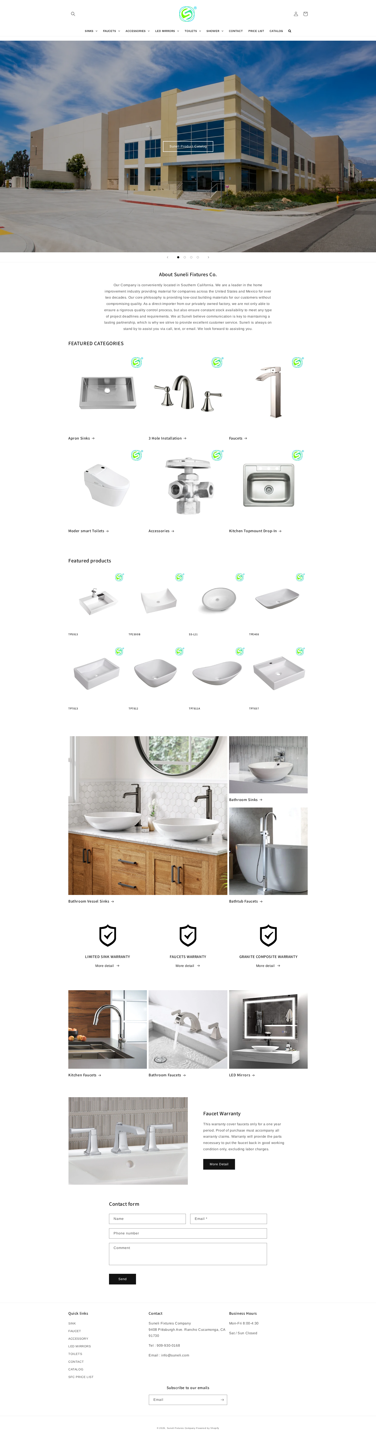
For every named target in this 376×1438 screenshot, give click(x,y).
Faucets (236, 438)
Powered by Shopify (207, 1428)
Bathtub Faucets (243, 901)
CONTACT (76, 1361)
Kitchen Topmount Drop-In (253, 530)
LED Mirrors (239, 1074)
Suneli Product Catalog (188, 146)
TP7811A (194, 708)
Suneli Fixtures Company (181, 1428)
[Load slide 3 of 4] (191, 257)
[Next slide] (208, 257)
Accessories (159, 530)
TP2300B (134, 634)
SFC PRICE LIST (81, 1377)
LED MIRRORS (79, 1346)
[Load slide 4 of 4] (198, 257)
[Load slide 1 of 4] (178, 257)
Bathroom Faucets (165, 1074)
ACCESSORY (78, 1338)
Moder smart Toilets (86, 530)
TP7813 (73, 708)
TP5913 (73, 634)
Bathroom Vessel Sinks (88, 901)
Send (122, 1279)
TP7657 (254, 708)
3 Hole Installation (165, 438)
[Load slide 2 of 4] (184, 257)
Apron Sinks (79, 438)
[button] (73, 14)
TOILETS (75, 1354)
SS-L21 (193, 634)
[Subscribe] (222, 1400)
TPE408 (254, 634)
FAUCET (74, 1331)
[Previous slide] (167, 257)
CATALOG (75, 1369)
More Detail (219, 1164)
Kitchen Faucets (82, 1074)
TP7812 (133, 708)
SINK (72, 1323)
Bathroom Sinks (243, 799)
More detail (104, 966)
